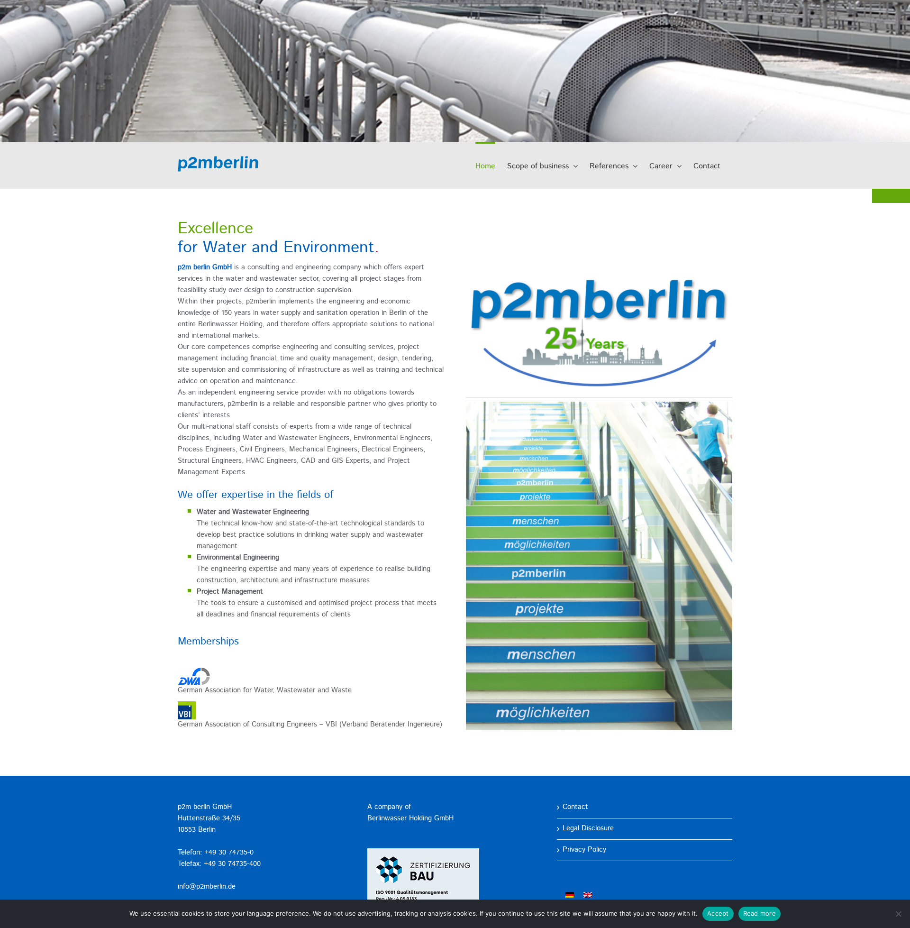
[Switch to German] (570, 895)
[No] (898, 914)
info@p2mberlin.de (207, 887)
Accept (718, 913)
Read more (759, 913)
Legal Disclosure (588, 828)
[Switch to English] (588, 895)
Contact (575, 807)
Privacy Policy (584, 850)
